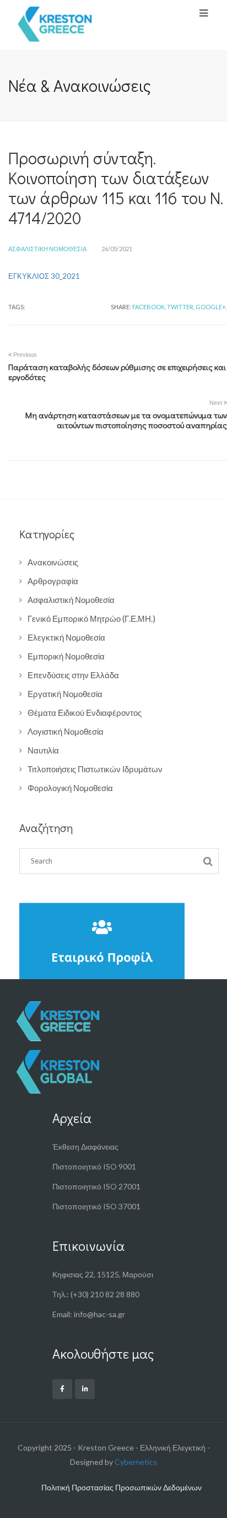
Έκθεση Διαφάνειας (85, 1146)
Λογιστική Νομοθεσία (66, 731)
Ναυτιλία (43, 750)
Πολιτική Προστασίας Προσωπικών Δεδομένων (121, 1487)
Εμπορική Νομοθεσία (66, 656)
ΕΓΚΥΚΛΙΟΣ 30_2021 (44, 276)
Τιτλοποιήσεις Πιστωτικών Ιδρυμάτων (95, 769)
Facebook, (149, 306)
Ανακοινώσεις (53, 562)
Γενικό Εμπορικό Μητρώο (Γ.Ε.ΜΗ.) (91, 618)
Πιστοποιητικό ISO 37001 (96, 1206)
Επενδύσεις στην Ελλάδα (73, 675)
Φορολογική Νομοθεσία (70, 788)
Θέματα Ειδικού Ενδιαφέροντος (85, 713)
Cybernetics (136, 1462)
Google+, (211, 306)
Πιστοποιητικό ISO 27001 (96, 1186)
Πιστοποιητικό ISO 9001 (94, 1166)
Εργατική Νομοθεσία (65, 694)
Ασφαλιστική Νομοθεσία (47, 248)
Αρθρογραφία (53, 581)
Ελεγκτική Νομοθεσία (66, 637)
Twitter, (180, 306)
